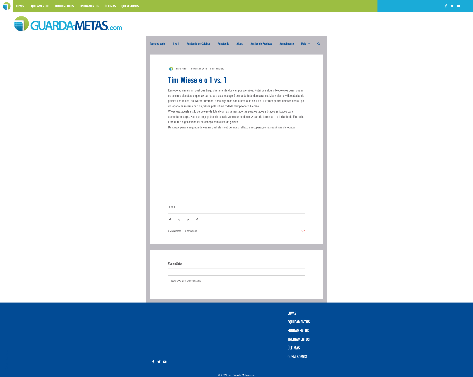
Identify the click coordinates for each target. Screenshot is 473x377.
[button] (318, 43)
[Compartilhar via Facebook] (170, 219)
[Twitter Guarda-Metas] (452, 6)
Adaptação (223, 43)
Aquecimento (287, 43)
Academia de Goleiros (198, 43)
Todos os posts (157, 43)
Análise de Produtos (261, 43)
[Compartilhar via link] (197, 219)
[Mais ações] (302, 69)
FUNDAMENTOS (298, 330)
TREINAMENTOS (298, 339)
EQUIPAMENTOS (298, 322)
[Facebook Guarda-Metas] (446, 6)
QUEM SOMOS (297, 356)
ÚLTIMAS (293, 348)
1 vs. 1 (176, 43)
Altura (239, 43)
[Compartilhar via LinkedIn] (188, 219)
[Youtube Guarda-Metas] (458, 6)
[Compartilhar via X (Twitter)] (179, 219)
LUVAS (291, 313)
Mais (303, 43)
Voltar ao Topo (5, 360)
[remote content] (236, 168)
